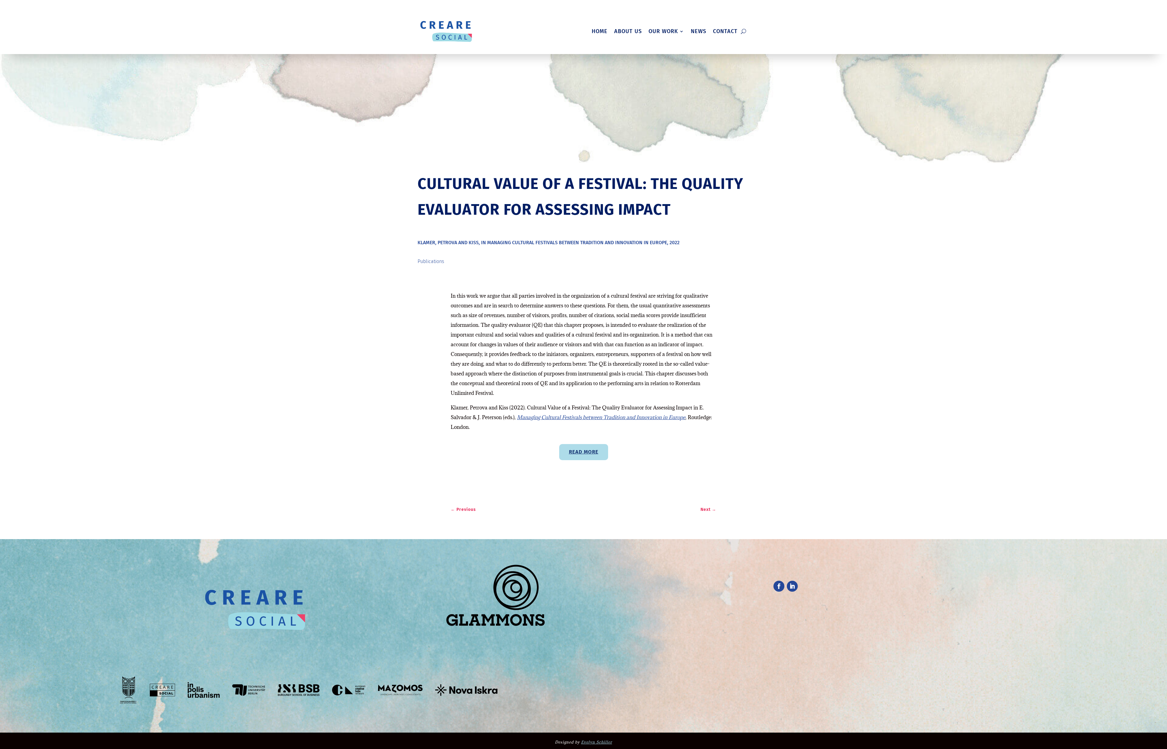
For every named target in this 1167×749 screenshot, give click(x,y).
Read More (583, 452)
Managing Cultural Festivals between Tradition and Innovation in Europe (601, 417)
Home (600, 31)
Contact (725, 31)
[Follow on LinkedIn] (792, 586)
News (698, 31)
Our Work (663, 31)
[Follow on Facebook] (778, 586)
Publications (431, 261)
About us (628, 31)
